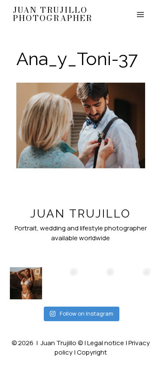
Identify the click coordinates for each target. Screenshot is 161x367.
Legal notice (105, 342)
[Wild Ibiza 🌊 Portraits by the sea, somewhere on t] (62, 283)
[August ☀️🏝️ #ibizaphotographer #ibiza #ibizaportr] (135, 283)
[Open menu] (140, 14)
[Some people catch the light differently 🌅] (26, 283)
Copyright (92, 352)
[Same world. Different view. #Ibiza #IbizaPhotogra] (99, 283)
